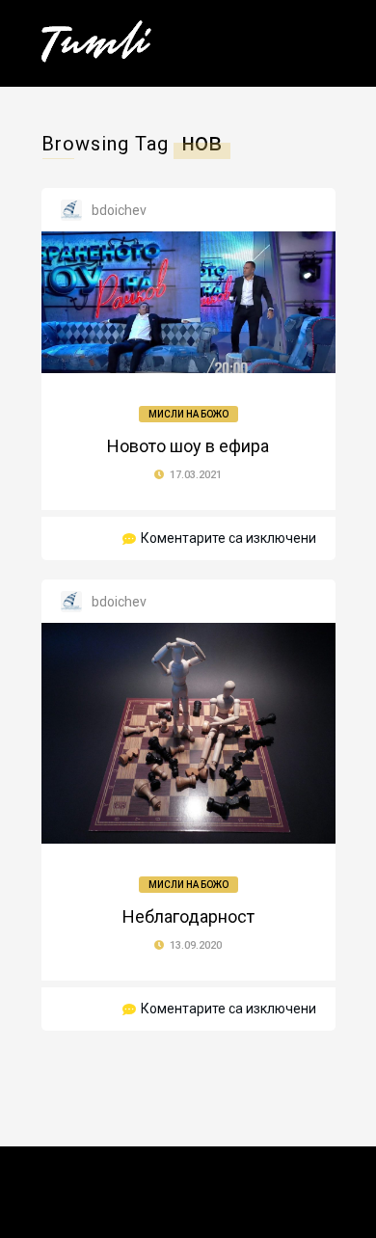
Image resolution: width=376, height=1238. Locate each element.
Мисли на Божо (188, 414)
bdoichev (119, 210)
